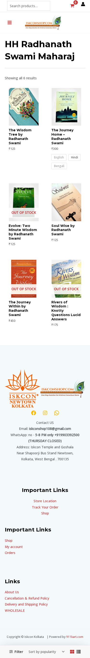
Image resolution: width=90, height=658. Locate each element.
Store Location (45, 501)
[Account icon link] (83, 4)
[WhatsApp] (57, 413)
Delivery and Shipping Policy (26, 604)
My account (14, 546)
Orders (10, 552)
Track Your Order (45, 507)
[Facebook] (33, 413)
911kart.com (74, 637)
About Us (12, 592)
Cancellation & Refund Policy (27, 598)
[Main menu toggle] (9, 22)
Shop (45, 513)
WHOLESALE (15, 610)
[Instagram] (45, 413)
